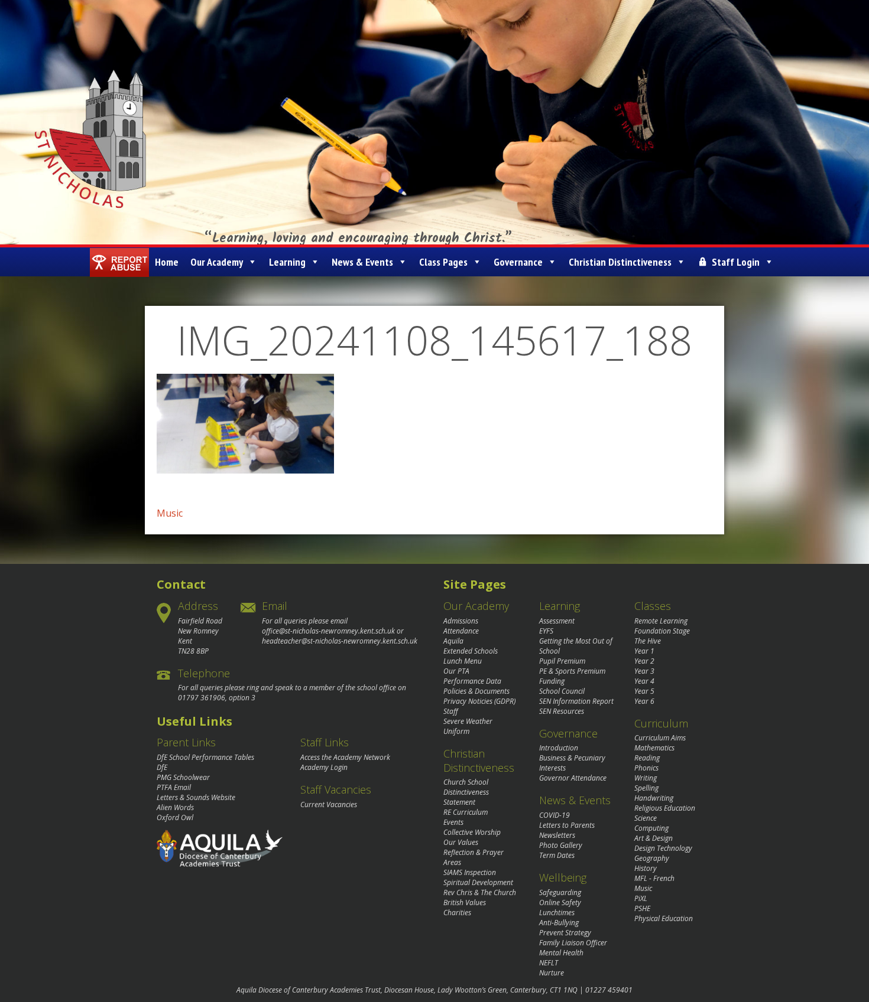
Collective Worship (472, 832)
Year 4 (644, 681)
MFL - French (654, 878)
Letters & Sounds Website (196, 797)
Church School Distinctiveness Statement (466, 792)
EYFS (546, 631)
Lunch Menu (462, 661)
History (645, 868)
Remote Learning (661, 621)
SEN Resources (561, 711)
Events (453, 822)
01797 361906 (201, 698)
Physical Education (663, 918)
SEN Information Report (576, 701)
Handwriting (653, 798)
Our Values (460, 842)
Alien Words (175, 807)
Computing (651, 828)
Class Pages (443, 262)
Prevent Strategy (565, 933)
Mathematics (654, 748)
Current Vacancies (328, 804)
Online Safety (560, 902)
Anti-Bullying (559, 923)
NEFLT (548, 963)
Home (167, 262)
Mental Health (561, 953)
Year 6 (644, 701)
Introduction (558, 748)
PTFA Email (174, 787)
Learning (287, 262)
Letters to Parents (567, 825)
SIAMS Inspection (469, 872)
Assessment (557, 621)
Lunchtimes (557, 913)
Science (645, 818)
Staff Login (736, 262)
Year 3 (644, 671)
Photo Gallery (560, 845)
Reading (647, 758)
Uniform (456, 731)
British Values (464, 902)
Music (170, 513)
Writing (645, 778)
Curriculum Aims (660, 738)
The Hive (647, 641)
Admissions (460, 621)
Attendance (461, 631)
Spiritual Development (478, 882)
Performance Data (472, 681)
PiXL (640, 898)
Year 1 (644, 651)
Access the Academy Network (345, 757)
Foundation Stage (662, 631)
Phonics (646, 768)
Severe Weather (467, 721)
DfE (162, 767)
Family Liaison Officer (573, 943)
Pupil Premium (562, 661)
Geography (651, 858)
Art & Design (653, 838)
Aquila (453, 641)
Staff (450, 711)
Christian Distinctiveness (620, 262)
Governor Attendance (573, 778)
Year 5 (644, 691)
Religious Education (664, 808)
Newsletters (557, 835)
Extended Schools (470, 651)
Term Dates (557, 855)
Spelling (646, 788)
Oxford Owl (175, 817)
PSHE (642, 908)
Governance (518, 262)
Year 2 (644, 661)
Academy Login (324, 767)
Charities (457, 913)
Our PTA (456, 671)
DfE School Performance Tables (205, 757)
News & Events (362, 262)
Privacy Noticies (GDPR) (479, 701)
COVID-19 (554, 815)
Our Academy (216, 262)
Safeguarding (560, 892)
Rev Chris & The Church (479, 892)
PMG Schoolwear (183, 777)
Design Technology (663, 848)
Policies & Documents (476, 691)
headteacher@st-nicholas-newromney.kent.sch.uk (339, 641)
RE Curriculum (465, 812)
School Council (562, 691)
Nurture (551, 973)
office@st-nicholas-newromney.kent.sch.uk (328, 631)
